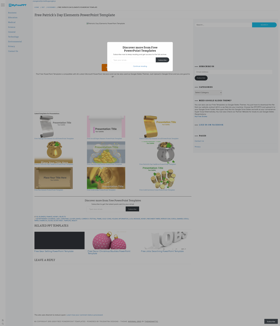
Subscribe (162, 60)
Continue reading (140, 66)
